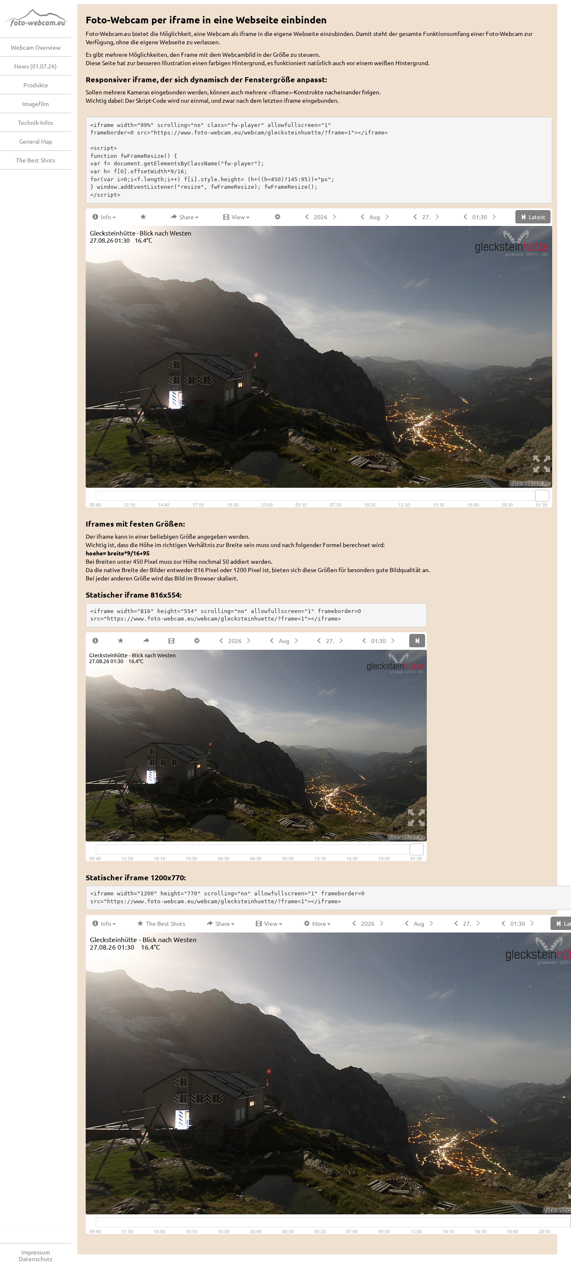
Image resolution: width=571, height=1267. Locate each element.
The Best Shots (35, 160)
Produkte (35, 85)
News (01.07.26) (35, 66)
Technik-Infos (35, 122)
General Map (35, 141)
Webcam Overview (36, 47)
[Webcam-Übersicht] (39, 19)
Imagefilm (35, 103)
